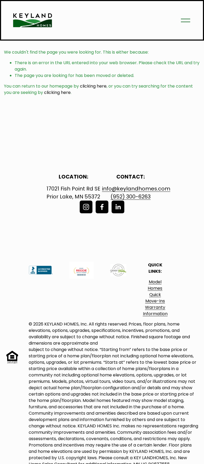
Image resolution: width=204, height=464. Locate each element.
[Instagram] (86, 207)
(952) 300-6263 (130, 196)
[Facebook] (102, 207)
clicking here (93, 86)
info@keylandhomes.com (136, 188)
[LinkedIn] (118, 207)
